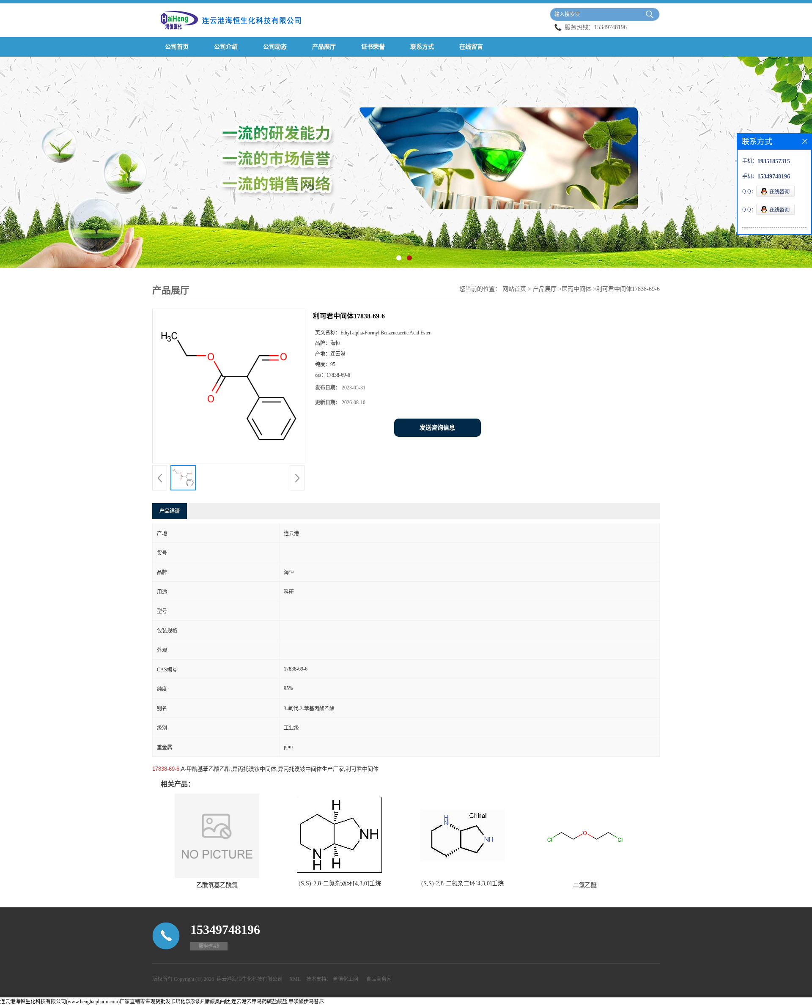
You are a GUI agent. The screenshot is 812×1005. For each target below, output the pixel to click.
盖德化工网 (345, 979)
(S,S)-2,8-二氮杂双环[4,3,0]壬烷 (340, 883)
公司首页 (177, 47)
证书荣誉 (373, 47)
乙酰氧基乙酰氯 (217, 885)
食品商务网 (379, 979)
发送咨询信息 (437, 427)
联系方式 (422, 47)
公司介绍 (226, 47)
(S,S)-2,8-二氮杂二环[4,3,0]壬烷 (462, 883)
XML (295, 979)
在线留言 (471, 47)
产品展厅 (324, 47)
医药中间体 (576, 289)
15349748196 (610, 27)
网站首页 (514, 289)
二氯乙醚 (585, 885)
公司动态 (275, 47)
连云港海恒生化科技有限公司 (250, 979)
